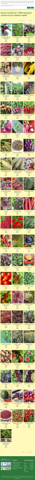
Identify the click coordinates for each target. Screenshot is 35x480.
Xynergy (30, 476)
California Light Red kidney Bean (6, 424)
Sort (21, 20)
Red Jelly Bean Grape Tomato (29, 424)
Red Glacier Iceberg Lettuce (29, 305)
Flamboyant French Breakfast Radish (17, 192)
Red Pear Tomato (6, 285)
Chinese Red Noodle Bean (6, 344)
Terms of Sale (26, 471)
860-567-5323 (16, 466)
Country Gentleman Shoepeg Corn (6, 96)
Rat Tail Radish (17, 134)
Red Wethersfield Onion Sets (29, 404)
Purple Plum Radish (5, 134)
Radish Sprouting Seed (17, 152)
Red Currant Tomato (17, 285)
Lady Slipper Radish (29, 134)
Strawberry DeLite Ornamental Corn (6, 76)
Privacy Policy (26, 467)
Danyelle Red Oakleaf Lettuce (17, 325)
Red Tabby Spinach (17, 267)
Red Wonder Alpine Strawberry (17, 364)
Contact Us (31, 469)
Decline (32, 7)
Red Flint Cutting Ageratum (17, 345)
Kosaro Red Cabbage (29, 248)
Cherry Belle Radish (29, 115)
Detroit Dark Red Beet (6, 363)
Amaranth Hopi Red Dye (17, 383)
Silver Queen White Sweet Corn (6, 172)
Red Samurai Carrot (6, 229)
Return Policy (32, 463)
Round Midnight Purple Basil (29, 38)
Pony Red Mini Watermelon (6, 404)
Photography (32, 467)
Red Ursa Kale (29, 229)
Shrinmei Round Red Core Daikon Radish (6, 38)
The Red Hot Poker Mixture (29, 345)
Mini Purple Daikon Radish (29, 152)
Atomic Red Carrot (29, 211)
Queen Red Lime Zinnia (29, 363)
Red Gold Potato (29, 267)
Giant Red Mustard (6, 267)
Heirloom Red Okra (6, 248)
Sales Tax (31, 462)
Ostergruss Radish (6, 57)
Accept (29, 7)
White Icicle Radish (6, 152)
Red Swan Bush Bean (17, 403)
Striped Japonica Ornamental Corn (17, 96)
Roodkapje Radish (17, 57)
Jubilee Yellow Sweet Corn (29, 75)
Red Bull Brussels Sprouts (29, 383)
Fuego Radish (29, 57)
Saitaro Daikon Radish (17, 75)
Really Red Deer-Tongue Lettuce (29, 325)
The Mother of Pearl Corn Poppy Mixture (29, 172)
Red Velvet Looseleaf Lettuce (17, 305)
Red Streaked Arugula (29, 285)
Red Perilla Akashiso (17, 211)
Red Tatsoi (6, 211)
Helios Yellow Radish (6, 115)
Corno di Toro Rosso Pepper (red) (6, 305)
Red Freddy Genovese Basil (6, 384)
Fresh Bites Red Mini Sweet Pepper (6, 444)
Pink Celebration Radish (17, 115)
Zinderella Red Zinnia (17, 229)
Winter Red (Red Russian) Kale (29, 192)
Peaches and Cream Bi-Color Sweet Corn (17, 172)
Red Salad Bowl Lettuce (6, 324)
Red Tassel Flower (17, 248)
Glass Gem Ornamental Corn (29, 96)
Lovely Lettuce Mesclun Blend (17, 38)
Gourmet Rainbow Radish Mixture (6, 192)
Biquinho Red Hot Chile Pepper (17, 424)
